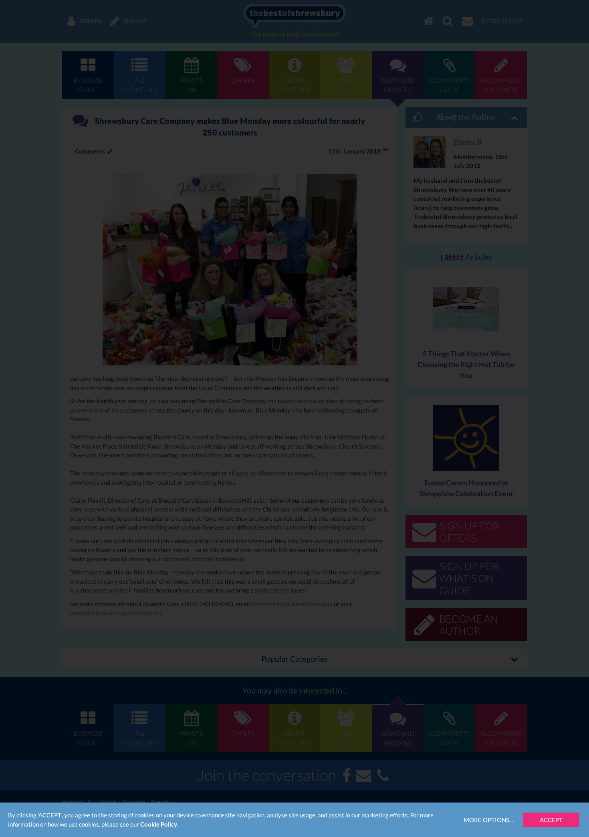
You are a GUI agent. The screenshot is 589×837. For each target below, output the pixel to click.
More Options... (488, 819)
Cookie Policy (158, 824)
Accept (551, 819)
